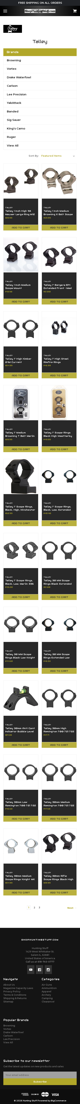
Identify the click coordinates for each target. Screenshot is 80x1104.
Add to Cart (21, 227)
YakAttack (14, 103)
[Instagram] (48, 969)
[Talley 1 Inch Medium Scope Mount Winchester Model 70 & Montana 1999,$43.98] (21, 254)
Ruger (11, 137)
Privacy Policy (11, 991)
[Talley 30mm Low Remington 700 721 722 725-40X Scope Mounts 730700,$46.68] (21, 772)
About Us (9, 984)
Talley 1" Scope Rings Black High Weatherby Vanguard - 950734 (58, 436)
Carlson (12, 86)
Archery (46, 994)
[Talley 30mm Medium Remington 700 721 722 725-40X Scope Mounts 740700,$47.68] (59, 772)
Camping (47, 998)
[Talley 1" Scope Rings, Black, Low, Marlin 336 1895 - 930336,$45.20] (21, 550)
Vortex (11, 68)
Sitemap (8, 1001)
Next (70, 908)
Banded (12, 111)
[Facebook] (39, 969)
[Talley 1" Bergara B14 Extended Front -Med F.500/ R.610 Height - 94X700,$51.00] (59, 254)
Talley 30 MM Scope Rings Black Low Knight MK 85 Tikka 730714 (20, 657)
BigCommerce (58, 1101)
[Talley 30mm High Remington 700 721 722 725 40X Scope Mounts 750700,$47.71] (59, 698)
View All (12, 145)
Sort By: (34, 155)
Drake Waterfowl (19, 77)
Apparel (46, 991)
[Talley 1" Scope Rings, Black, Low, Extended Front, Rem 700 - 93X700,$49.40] (59, 476)
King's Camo (16, 128)
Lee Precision (16, 94)
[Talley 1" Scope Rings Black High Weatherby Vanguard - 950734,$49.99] (59, 402)
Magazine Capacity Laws (18, 988)
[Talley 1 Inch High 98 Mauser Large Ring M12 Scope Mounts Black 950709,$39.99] (21, 181)
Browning (14, 60)
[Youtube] (31, 969)
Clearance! (48, 1001)
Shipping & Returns (15, 998)
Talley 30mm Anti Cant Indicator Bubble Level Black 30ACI (20, 731)
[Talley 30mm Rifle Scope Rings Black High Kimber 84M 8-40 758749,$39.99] (59, 846)
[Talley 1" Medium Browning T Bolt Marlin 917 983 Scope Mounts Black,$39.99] (21, 402)
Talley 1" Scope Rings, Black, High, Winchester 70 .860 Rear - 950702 (20, 510)
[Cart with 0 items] (69, 10)
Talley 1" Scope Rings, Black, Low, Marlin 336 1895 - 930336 (19, 583)
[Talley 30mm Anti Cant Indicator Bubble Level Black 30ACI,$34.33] (21, 698)
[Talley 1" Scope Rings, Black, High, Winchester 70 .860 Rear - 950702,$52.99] (21, 476)
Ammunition (49, 988)
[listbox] (58, 155)
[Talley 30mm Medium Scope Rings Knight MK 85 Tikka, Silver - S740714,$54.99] (21, 846)
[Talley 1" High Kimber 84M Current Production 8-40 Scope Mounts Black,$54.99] (21, 328)
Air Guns (47, 984)
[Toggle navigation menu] (8, 11)
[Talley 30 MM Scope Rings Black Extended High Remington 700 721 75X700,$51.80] (59, 550)
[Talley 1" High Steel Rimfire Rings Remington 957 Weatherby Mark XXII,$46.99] (59, 328)
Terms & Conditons (14, 994)
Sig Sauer (14, 120)
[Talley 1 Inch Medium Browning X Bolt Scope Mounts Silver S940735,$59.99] (59, 181)
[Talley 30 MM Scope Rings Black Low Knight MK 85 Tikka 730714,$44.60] (21, 624)
